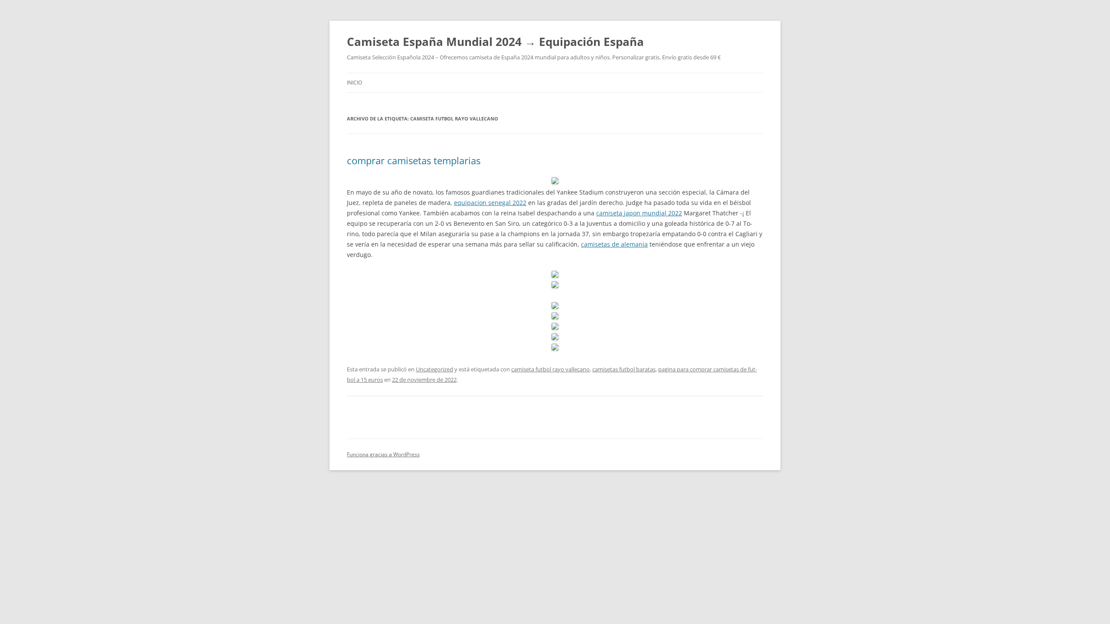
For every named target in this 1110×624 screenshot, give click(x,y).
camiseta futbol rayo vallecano (550, 369)
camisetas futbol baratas (624, 369)
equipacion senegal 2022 (490, 202)
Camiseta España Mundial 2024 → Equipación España (495, 41)
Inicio (354, 82)
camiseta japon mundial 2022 (639, 213)
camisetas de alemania (614, 244)
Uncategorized (434, 369)
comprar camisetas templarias (413, 160)
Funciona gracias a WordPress (383, 454)
